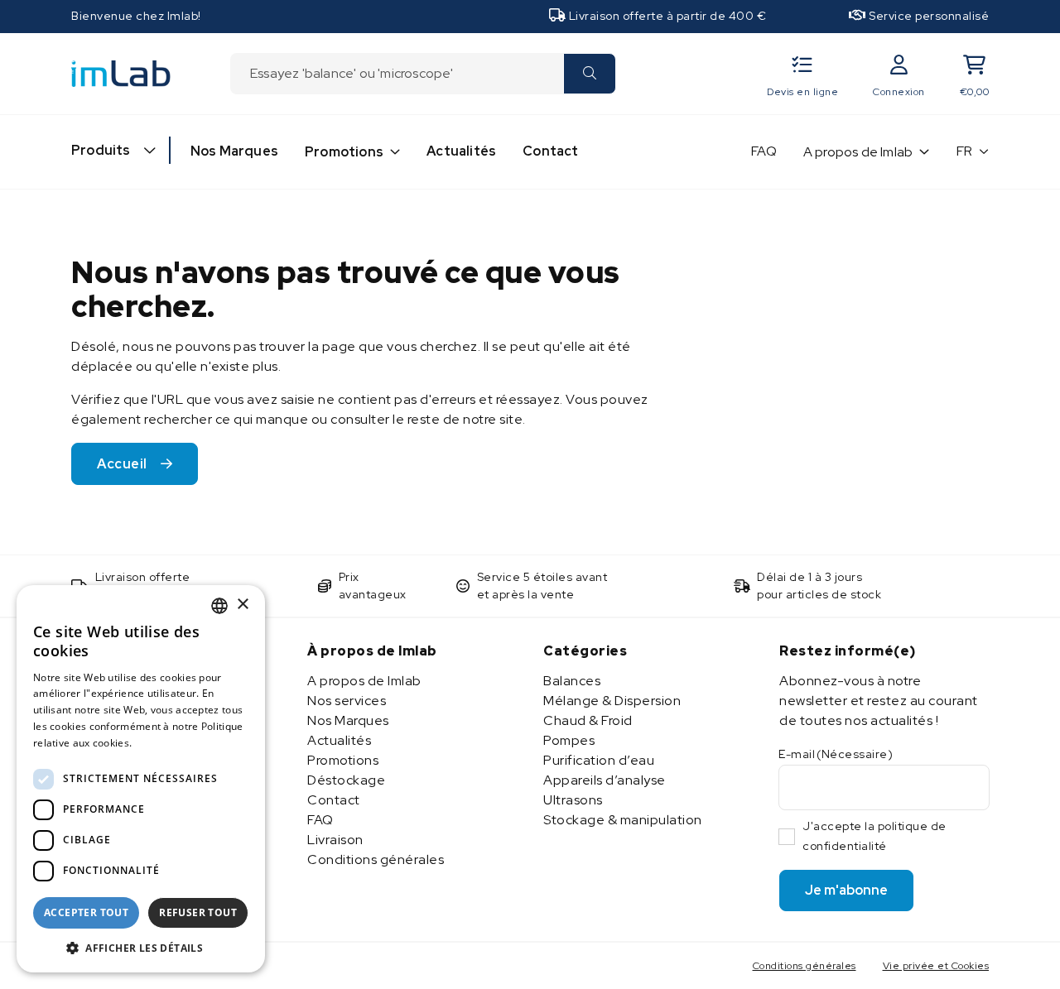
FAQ (764, 151)
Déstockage (346, 780)
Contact (550, 151)
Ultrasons (573, 800)
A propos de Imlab (858, 152)
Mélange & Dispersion (612, 700)
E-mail (835, 754)
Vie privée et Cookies (936, 965)
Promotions (344, 152)
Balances (571, 680)
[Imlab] (121, 72)
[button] (140, 947)
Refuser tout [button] (198, 912)
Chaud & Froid (588, 720)
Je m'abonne (846, 890)
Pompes (569, 740)
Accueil (122, 464)
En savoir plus (171, 743)
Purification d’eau (598, 760)
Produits (101, 150)
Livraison (335, 839)
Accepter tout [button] (86, 912)
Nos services (346, 700)
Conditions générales (375, 859)
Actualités (461, 151)
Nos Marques (234, 151)
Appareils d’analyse (604, 780)
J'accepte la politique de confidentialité (874, 836)
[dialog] (141, 778)
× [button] (242, 604)
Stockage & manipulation (622, 819)
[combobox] (396, 73)
